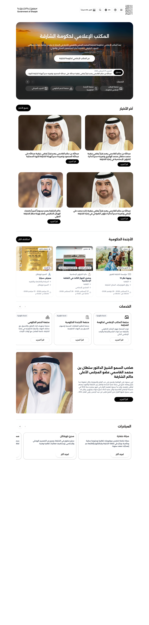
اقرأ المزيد (124, 164)
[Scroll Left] (27, 82)
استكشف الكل (24, 239)
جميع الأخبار (23, 108)
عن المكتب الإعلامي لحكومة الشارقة (74, 58)
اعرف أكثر (65, 454)
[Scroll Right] (33, 82)
